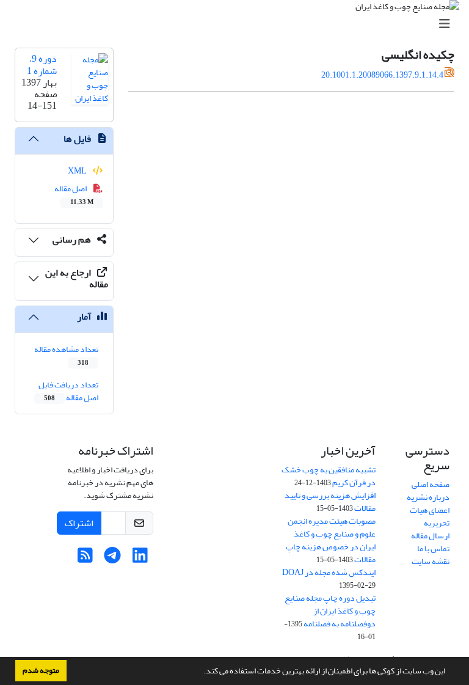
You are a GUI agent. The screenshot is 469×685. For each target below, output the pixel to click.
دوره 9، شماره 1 (42, 64)
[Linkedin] (140, 559)
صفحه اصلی (430, 484)
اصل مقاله (74, 194)
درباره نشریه (428, 497)
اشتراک (79, 523)
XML (78, 171)
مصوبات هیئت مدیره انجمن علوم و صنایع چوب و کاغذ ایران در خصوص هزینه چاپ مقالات (331, 540)
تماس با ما (433, 548)
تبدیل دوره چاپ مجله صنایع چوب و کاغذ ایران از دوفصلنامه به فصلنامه (330, 611)
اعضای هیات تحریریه (429, 516)
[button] (200, 672)
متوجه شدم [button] (41, 670)
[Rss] (85, 559)
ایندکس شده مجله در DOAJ (329, 572)
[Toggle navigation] (238, 24)
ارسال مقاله (430, 535)
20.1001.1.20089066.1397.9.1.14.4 (382, 75)
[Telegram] (113, 559)
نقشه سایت (430, 561)
